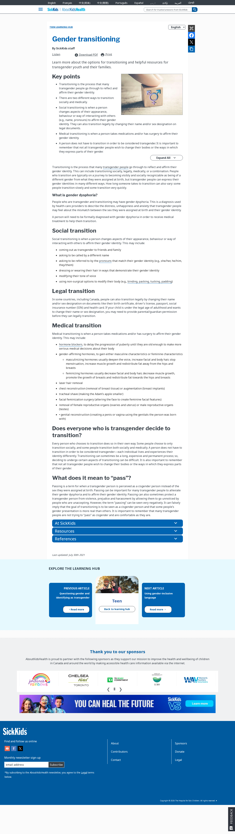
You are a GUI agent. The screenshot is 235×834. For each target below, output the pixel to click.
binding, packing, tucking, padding (149, 281)
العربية (178, 2)
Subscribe (56, 765)
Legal (84, 772)
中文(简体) (84, 2)
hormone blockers (70, 344)
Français (67, 2)
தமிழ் (165, 2)
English (52, 2)
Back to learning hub (117, 609)
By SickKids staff (63, 48)
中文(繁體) (103, 2)
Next (121, 689)
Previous (108, 689)
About (115, 743)
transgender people (116, 167)
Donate (179, 751)
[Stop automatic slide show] (114, 689)
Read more (77, 609)
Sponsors (181, 743)
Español (138, 2)
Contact (116, 760)
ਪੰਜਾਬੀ (191, 2)
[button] (117, 523)
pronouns (105, 261)
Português (121, 2)
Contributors (119, 751)
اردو (153, 2)
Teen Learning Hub (61, 27)
